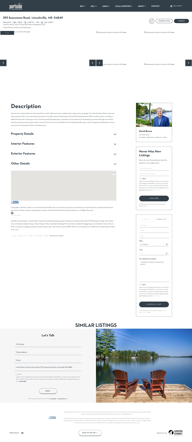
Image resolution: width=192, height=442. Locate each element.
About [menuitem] (141, 6)
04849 (46, 236)
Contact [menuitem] (155, 6)
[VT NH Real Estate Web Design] (175, 433)
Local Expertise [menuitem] (122, 6)
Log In (174, 5)
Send (47, 391)
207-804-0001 (144, 135)
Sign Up (180, 5)
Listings (20, 236)
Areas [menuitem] (105, 6)
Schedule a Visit (161, 219)
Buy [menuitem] (82, 6)
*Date (140, 241)
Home (14, 236)
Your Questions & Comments (147, 259)
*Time (140, 250)
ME (26, 236)
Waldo (31, 236)
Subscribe (154, 198)
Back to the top (89, 433)
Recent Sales (150, 137)
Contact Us (146, 219)
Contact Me (158, 137)
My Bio (164, 137)
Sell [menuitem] (93, 6)
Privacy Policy (16, 215)
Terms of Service (144, 312)
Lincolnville (38, 236)
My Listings (142, 137)
